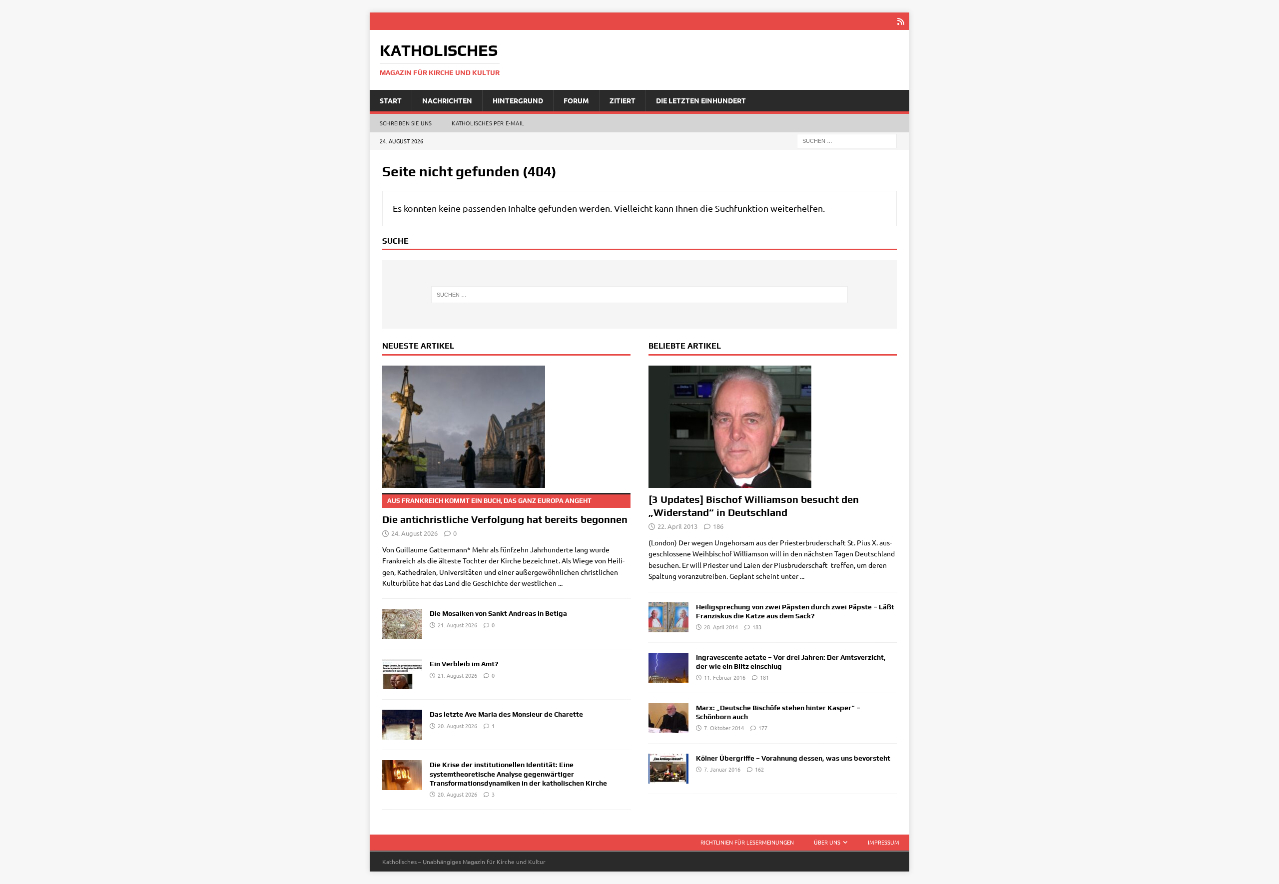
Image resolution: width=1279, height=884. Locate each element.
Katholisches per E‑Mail (488, 123)
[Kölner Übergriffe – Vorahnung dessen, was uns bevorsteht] (668, 769)
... (560, 582)
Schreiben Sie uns (406, 123)
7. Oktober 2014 (724, 728)
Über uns (827, 842)
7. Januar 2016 (722, 769)
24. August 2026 (414, 533)
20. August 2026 (457, 726)
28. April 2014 (721, 627)
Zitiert (623, 100)
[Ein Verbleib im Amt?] (402, 674)
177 (762, 728)
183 (756, 627)
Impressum (883, 842)
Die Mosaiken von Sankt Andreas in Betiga (498, 613)
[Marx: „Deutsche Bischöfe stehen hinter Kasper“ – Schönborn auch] (668, 718)
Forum (576, 100)
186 (718, 526)
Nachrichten (447, 100)
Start (391, 100)
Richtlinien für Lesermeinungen (747, 842)
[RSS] (900, 21)
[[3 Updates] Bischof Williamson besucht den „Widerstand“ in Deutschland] (772, 427)
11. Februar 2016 (724, 677)
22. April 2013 (677, 526)
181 (764, 677)
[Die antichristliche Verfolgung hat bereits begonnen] (506, 427)
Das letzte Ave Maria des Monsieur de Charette (506, 714)
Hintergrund (518, 100)
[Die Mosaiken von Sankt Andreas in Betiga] (402, 624)
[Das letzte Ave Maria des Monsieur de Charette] (402, 725)
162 (759, 769)
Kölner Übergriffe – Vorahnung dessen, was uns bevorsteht (793, 758)
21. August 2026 (457, 625)
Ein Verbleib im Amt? (464, 664)
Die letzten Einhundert (701, 100)
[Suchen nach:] (847, 140)
